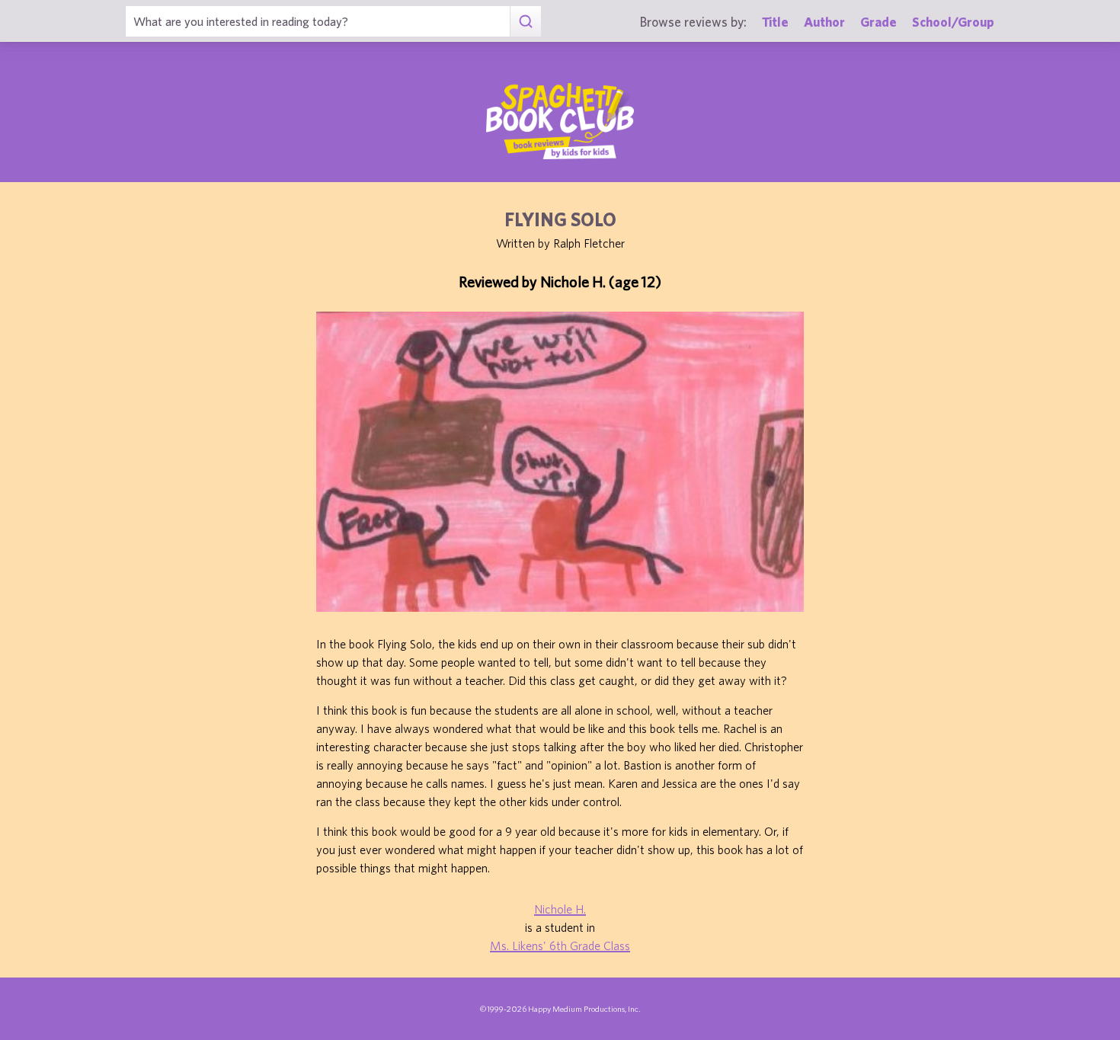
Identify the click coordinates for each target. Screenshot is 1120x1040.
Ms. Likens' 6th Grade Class (560, 945)
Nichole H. (560, 909)
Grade (878, 22)
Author (824, 22)
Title (775, 22)
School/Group (953, 22)
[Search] (525, 21)
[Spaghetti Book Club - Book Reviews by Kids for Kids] (560, 121)
